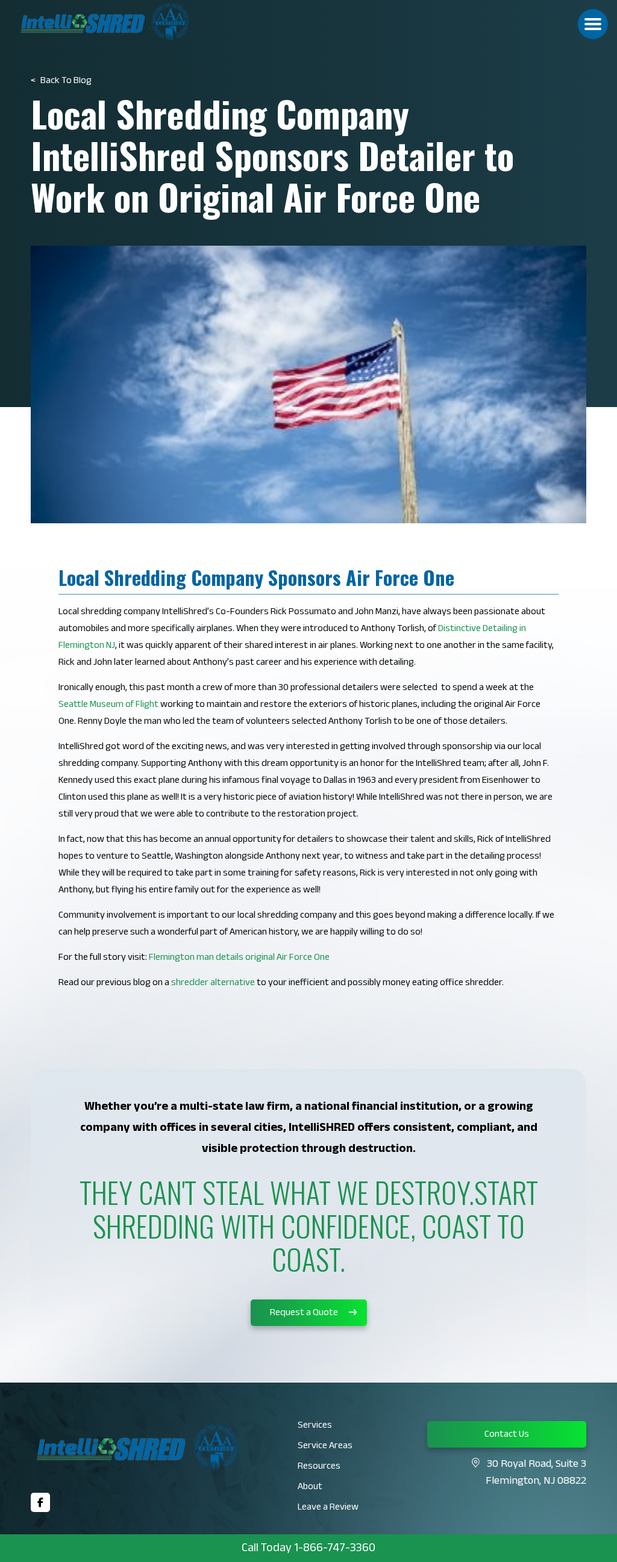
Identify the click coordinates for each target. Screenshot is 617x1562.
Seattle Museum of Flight (108, 705)
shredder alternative (213, 983)
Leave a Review (328, 1508)
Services (315, 1426)
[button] (593, 24)
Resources (319, 1467)
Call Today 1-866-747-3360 (308, 1549)
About (310, 1488)
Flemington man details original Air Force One (239, 958)
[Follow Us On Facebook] (40, 1502)
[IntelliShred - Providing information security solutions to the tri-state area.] (126, 22)
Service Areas (325, 1447)
